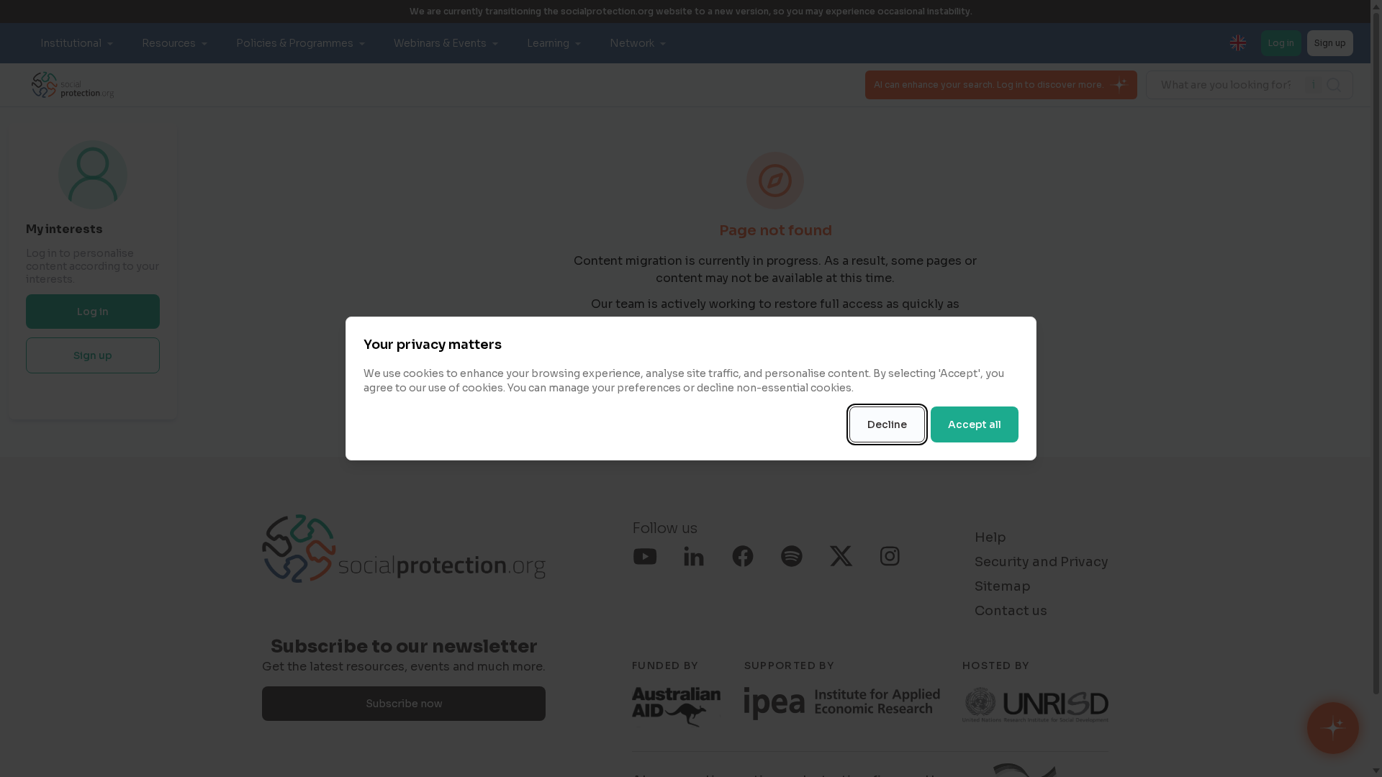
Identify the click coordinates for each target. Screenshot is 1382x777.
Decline (887, 424)
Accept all (974, 424)
